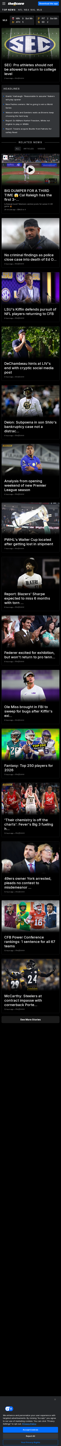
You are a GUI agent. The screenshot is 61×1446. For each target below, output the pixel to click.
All (18, 148)
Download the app (48, 3)
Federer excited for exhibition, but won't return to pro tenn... (29, 655)
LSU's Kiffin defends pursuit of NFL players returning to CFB (30, 311)
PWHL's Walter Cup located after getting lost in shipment (28, 541)
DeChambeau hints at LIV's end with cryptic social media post (29, 367)
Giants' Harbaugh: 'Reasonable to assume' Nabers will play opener (30, 98)
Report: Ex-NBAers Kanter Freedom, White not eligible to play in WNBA (28, 122)
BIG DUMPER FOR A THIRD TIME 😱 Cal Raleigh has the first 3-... (28, 195)
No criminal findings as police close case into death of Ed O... (30, 257)
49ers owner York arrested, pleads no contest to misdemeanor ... (27, 882)
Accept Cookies (30, 1430)
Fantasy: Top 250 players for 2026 (28, 767)
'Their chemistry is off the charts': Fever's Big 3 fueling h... (28, 824)
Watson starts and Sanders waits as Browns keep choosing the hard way (30, 114)
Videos (41, 148)
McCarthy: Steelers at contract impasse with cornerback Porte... (23, 1000)
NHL (33, 10)
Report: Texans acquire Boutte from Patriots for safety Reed (29, 130)
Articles (29, 148)
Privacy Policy (29, 1424)
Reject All (30, 1436)
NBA (26, 10)
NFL (20, 10)
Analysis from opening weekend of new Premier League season (25, 485)
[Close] (55, 1399)
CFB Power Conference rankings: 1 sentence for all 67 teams (29, 941)
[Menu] (4, 3)
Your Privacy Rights (30, 1442)
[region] (30, 1421)
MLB (39, 10)
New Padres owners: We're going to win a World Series (29, 106)
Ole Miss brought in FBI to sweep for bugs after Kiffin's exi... (28, 711)
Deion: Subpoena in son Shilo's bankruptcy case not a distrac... (30, 426)
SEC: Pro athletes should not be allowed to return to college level (30, 69)
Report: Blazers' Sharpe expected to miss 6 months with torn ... (27, 598)
